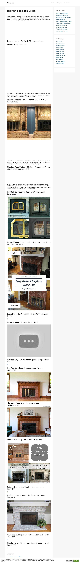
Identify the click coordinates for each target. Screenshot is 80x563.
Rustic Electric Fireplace (62, 31)
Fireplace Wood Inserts (61, 27)
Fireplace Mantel (60, 51)
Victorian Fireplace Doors (16, 556)
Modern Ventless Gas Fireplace (63, 17)
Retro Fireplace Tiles (61, 19)
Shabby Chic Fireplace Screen (63, 23)
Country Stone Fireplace (62, 13)
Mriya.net (10, 3)
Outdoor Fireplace (60, 61)
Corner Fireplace (60, 43)
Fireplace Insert (60, 49)
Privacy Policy (59, 2)
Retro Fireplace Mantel (61, 25)
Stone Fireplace (60, 63)
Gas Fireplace (59, 59)
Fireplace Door (59, 47)
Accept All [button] (76, 560)
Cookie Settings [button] (69, 560)
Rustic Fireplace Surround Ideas (63, 21)
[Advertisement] (29, 31)
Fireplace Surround (60, 55)
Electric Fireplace (60, 45)
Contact (52, 2)
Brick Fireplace (59, 41)
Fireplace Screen (60, 53)
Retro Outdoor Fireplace (62, 15)
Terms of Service (68, 2)
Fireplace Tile (59, 57)
